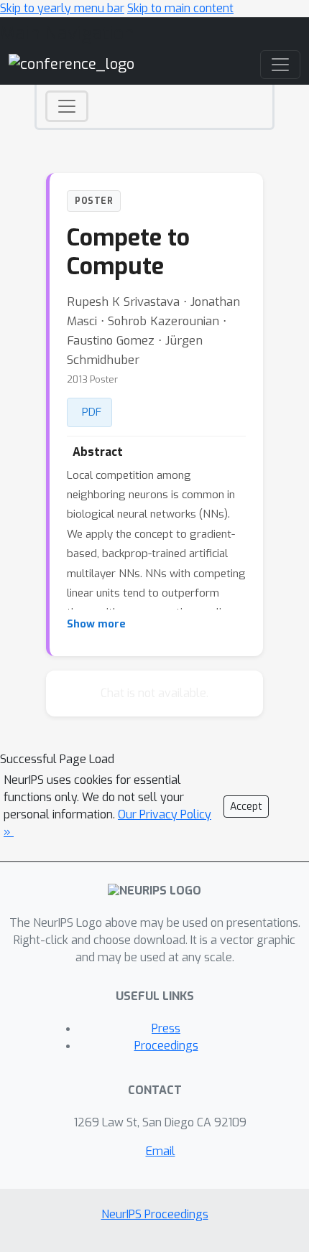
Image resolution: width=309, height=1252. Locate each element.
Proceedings (166, 1045)
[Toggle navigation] (66, 106)
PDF (91, 412)
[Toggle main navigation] (280, 64)
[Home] (71, 64)
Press (166, 1028)
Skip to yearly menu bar (62, 8)
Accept (246, 806)
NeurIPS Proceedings (154, 1214)
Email (160, 1151)
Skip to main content (180, 8)
